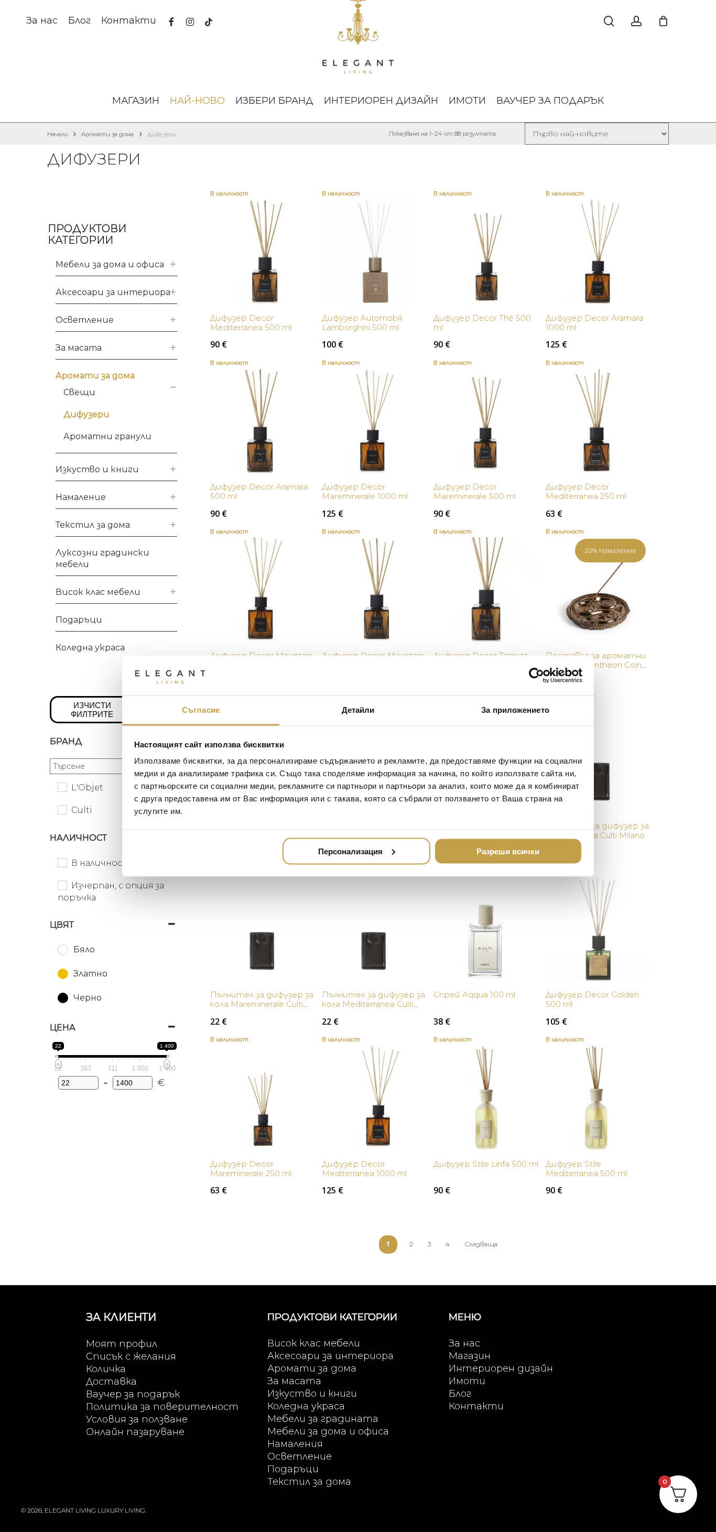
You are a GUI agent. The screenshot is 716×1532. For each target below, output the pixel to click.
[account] (636, 21)
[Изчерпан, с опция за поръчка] (62, 885)
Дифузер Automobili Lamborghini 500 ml (362, 322)
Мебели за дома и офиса (110, 264)
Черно (87, 998)
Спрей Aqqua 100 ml (474, 994)
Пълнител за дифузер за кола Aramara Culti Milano (597, 830)
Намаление (81, 497)
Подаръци (79, 620)
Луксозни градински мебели (102, 558)
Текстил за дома (93, 525)
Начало (57, 134)
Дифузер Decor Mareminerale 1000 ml (365, 491)
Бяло (84, 949)
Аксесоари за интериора (113, 292)
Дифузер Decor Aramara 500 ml (259, 491)
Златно (90, 974)
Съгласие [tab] (201, 709)
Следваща (480, 1244)
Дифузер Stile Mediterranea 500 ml (586, 1168)
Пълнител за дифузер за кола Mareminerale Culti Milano (261, 1004)
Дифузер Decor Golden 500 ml (592, 999)
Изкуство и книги (97, 469)
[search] (609, 21)
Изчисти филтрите (92, 710)
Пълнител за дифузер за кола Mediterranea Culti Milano (373, 1004)
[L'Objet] (62, 787)
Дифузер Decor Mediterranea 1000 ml (364, 1168)
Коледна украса (90, 648)
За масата (79, 348)
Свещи (79, 392)
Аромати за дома (107, 134)
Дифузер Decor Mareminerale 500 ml (474, 491)
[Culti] (62, 809)
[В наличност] (62, 862)
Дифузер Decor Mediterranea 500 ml (250, 322)
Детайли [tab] (358, 709)
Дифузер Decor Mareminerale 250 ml (250, 1168)
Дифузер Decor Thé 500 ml (482, 322)
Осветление (85, 320)
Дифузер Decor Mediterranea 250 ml (586, 491)
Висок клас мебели (98, 592)
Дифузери (86, 414)
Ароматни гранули (107, 436)
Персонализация (350, 850)
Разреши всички (507, 850)
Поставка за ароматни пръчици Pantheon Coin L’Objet (596, 664)
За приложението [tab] (515, 709)
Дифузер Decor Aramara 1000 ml (594, 322)
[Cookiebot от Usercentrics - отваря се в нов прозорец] (536, 675)
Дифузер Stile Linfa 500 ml (485, 1164)
